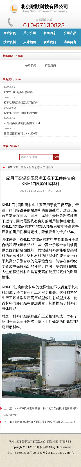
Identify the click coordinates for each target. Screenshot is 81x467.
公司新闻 (30, 65)
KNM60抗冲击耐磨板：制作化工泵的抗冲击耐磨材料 (46, 408)
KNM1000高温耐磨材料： (19, 92)
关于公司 (29, 33)
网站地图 (52, 441)
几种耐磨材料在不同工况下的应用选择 (38, 421)
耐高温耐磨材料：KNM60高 (21, 133)
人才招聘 (29, 42)
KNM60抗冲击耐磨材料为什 (21, 113)
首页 (23, 167)
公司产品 (70, 33)
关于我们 (27, 441)
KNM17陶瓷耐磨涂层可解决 (21, 102)
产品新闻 (50, 65)
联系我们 (49, 42)
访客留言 (70, 42)
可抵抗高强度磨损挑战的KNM (22, 123)
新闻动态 (49, 33)
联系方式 (39, 441)
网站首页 (9, 33)
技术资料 (9, 42)
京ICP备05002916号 (19, 452)
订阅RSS (65, 441)
